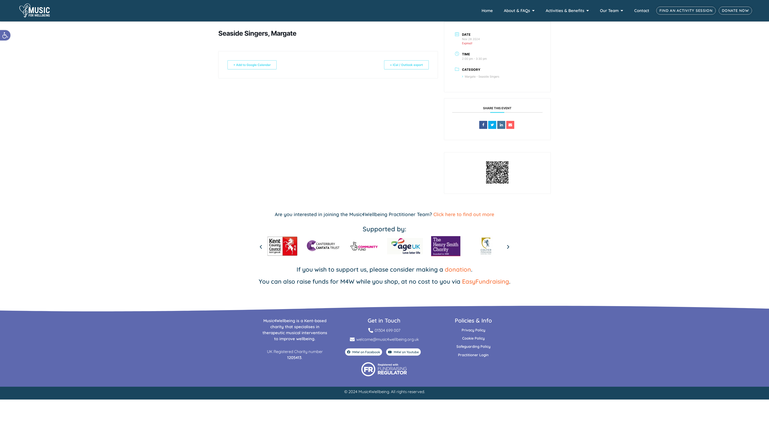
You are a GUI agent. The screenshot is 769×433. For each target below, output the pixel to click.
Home (487, 10)
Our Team (609, 10)
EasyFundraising (485, 281)
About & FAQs (517, 10)
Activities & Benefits (565, 10)
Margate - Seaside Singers (482, 76)
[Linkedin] (501, 125)
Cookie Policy (473, 338)
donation (458, 269)
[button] (5, 35)
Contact (641, 10)
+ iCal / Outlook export (406, 65)
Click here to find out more (463, 214)
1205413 (294, 357)
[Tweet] (492, 125)
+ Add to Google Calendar (252, 65)
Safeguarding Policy (473, 346)
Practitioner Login (473, 355)
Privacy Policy (473, 330)
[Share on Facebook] (483, 125)
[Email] (510, 125)
